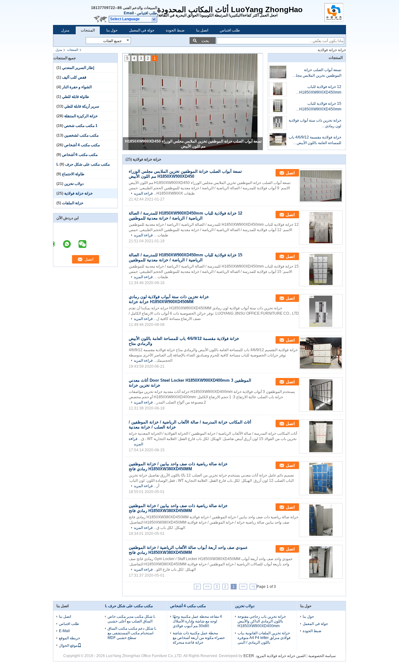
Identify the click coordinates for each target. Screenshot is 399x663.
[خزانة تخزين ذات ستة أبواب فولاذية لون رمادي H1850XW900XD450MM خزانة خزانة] (278, 123)
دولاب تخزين (74, 183)
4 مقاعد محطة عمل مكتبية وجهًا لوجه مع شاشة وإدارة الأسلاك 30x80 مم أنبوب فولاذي (197, 621)
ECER (248, 656)
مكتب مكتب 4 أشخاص (82, 145)
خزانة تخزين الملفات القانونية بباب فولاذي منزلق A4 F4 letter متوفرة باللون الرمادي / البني (264, 638)
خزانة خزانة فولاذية (78, 193)
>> (207, 586)
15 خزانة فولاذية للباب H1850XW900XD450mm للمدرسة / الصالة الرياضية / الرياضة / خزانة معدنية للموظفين (316, 106)
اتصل (290, 173)
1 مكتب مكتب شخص (81, 125)
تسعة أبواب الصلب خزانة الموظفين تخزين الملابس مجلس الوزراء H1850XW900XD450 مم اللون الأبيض (315, 73)
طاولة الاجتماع (73, 174)
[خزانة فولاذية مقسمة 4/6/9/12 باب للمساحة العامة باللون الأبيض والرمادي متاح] (278, 140)
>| (197, 586)
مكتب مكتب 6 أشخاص (80, 154)
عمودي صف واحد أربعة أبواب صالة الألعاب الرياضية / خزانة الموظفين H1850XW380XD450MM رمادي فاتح (188, 550)
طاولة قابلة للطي (75, 96)
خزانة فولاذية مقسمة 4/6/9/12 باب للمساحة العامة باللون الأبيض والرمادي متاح (315, 140)
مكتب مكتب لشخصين (81, 135)
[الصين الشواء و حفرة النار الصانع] (335, 12)
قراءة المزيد (143, 193)
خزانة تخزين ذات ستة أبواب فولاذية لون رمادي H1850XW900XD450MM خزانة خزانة (315, 123)
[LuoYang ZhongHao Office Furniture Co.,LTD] (154, 19)
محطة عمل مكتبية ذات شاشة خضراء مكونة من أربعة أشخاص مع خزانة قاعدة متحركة (199, 638)
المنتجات (88, 30)
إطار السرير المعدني (78, 67)
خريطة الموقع (69, 638)
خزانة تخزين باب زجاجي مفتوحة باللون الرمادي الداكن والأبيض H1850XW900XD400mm (262, 621)
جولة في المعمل (141, 30)
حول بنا (112, 30)
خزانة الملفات (72, 203)
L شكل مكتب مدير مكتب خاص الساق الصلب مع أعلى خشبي (132, 618)
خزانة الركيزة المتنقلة (81, 116)
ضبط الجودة (175, 30)
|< (253, 586)
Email (129, 13)
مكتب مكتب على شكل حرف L (83, 164)
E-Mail (64, 631)
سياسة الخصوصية (322, 656)
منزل (65, 30)
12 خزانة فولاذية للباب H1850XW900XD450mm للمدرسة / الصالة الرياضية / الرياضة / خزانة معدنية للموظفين (316, 90)
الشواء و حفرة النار (77, 87)
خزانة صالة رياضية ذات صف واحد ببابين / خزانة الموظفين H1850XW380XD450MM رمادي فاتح (178, 466)
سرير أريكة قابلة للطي (81, 106)
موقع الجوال (68, 645)
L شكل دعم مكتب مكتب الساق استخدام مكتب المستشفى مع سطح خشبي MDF (132, 633)
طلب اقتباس (147, 13)
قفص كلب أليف (74, 77)
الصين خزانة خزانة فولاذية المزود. (279, 656)
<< (243, 586)
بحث (205, 40)
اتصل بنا (202, 30)
